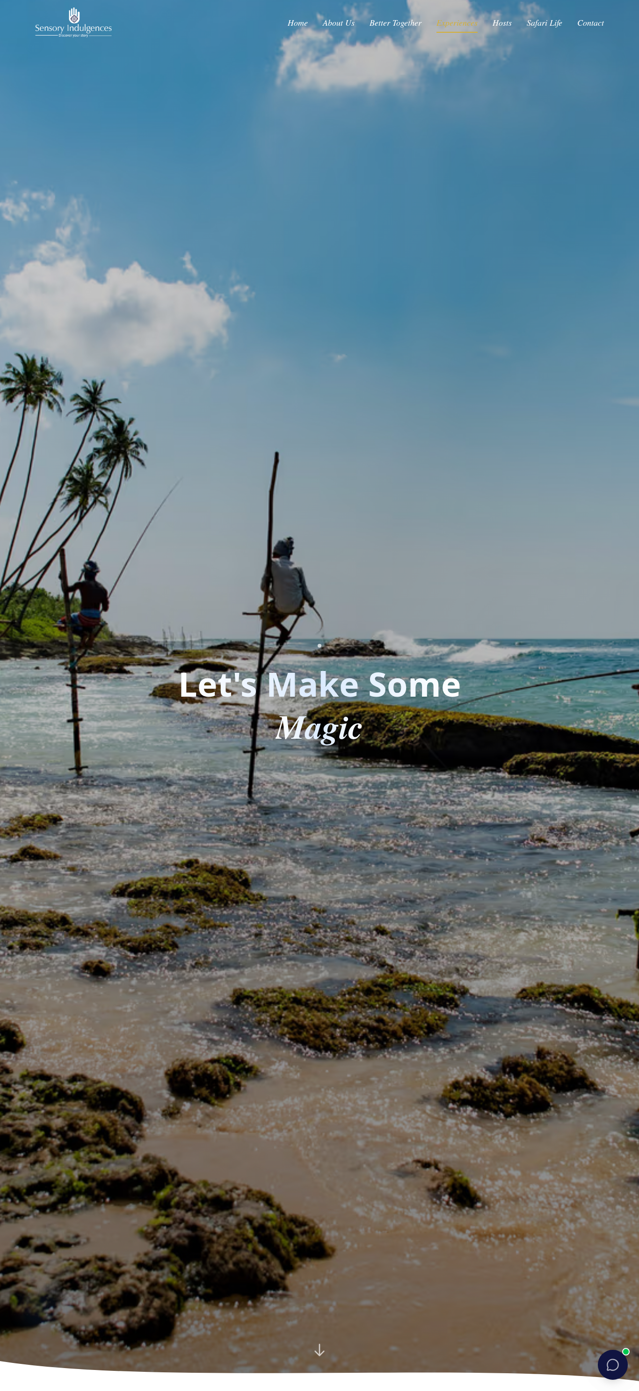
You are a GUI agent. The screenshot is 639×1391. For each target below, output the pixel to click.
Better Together (395, 22)
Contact (590, 22)
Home (298, 22)
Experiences (457, 22)
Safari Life (544, 22)
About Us (339, 22)
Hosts (502, 22)
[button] (613, 1365)
